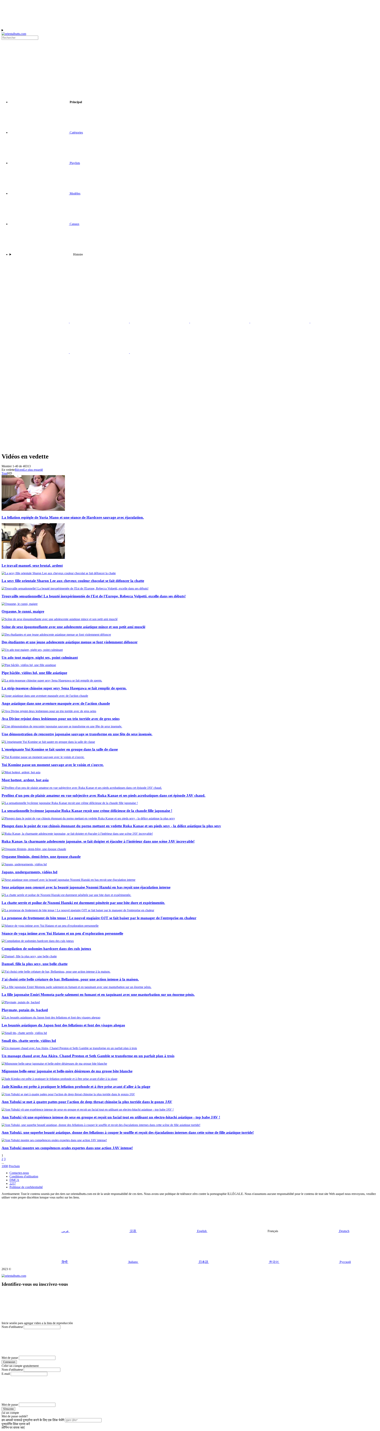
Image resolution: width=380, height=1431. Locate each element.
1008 (5, 1166)
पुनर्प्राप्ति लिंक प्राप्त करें (16, 1424)
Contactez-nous (19, 1173)
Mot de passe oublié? (15, 1416)
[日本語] (220, 321)
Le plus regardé (33, 469)
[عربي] (40, 352)
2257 (13, 1183)
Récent (19, 469)
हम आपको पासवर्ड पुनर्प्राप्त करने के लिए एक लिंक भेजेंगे (33, 1420)
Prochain (14, 1166)
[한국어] (280, 321)
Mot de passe (10, 1357)
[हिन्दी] (100, 321)
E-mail (6, 1373)
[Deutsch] (219, 352)
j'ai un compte (10, 1412)
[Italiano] (160, 321)
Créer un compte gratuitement (20, 1365)
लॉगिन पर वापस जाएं (13, 1427)
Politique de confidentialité (26, 1187)
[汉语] (100, 352)
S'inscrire (8, 1408)
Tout (4, 473)
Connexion (9, 1362)
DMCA (14, 1180)
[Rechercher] (190, 418)
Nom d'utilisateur (12, 1326)
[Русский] (340, 321)
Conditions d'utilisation (24, 1176)
